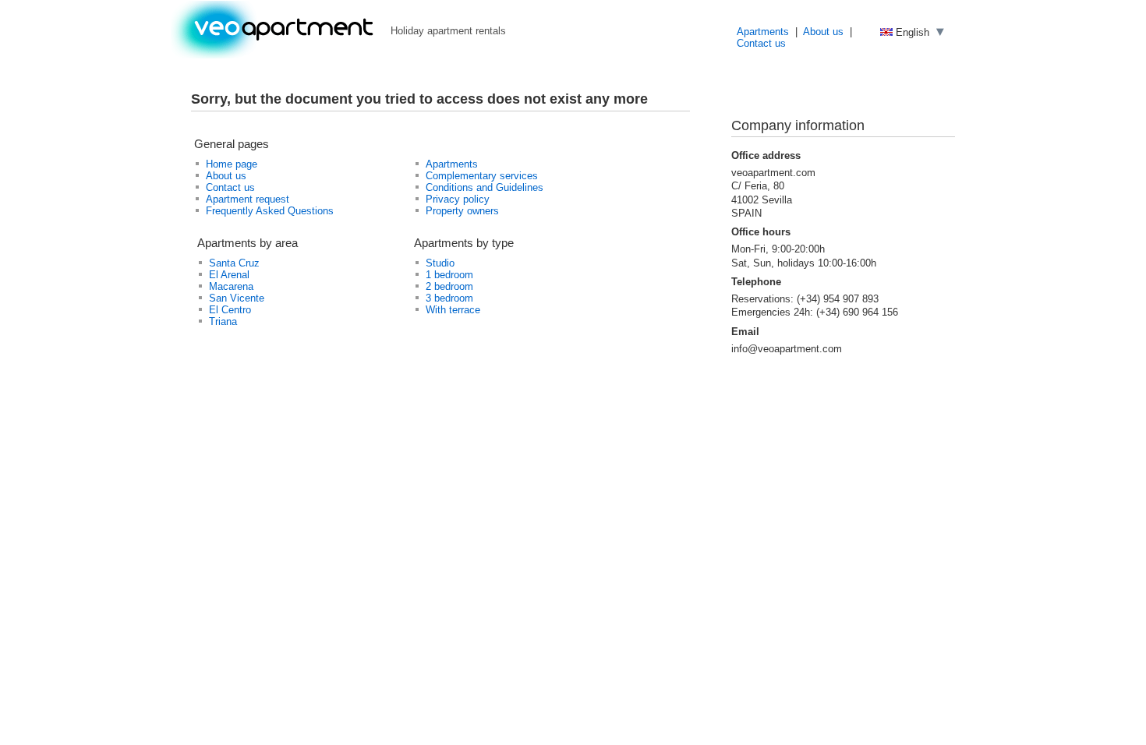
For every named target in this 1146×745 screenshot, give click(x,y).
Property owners (462, 211)
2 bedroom (449, 286)
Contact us (761, 43)
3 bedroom (449, 298)
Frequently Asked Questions (270, 211)
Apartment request (247, 199)
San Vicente (236, 298)
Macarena (231, 286)
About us (823, 31)
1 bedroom (449, 275)
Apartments (763, 31)
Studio (440, 263)
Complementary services (482, 176)
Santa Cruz (234, 263)
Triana (223, 321)
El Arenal (229, 275)
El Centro (230, 310)
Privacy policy (458, 199)
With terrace (453, 310)
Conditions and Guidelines (484, 187)
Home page (231, 164)
